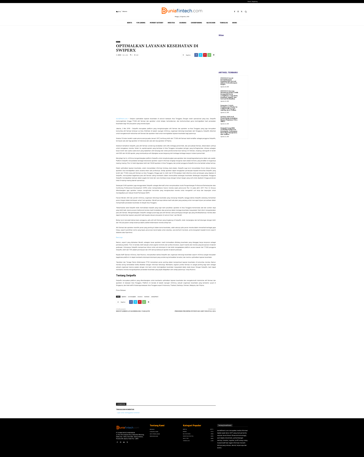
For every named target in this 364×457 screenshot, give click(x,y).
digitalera (124, 296)
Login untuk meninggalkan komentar (128, 412)
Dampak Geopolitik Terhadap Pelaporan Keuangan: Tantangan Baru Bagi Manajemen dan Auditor (228, 131)
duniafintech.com (122, 119)
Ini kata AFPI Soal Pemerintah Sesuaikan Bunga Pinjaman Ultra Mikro (228, 119)
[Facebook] (234, 11)
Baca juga (119, 237)
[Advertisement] (166, 373)
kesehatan (146, 296)
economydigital (132, 296)
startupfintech (154, 296)
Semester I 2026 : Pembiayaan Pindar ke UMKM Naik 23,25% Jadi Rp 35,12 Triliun (228, 108)
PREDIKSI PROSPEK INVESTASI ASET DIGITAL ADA (195, 311)
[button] (245, 11)
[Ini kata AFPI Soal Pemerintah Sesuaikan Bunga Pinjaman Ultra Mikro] (242, 119)
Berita (118, 41)
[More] (214, 55)
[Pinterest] (205, 55)
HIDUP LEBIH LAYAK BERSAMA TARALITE (133, 311)
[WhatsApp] (209, 55)
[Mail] (124, 442)
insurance (140, 296)
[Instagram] (238, 11)
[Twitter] (241, 11)
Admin (119, 55)
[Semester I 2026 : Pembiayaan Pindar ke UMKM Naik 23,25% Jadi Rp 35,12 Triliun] (242, 107)
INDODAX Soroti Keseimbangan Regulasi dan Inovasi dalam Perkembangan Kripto (228, 81)
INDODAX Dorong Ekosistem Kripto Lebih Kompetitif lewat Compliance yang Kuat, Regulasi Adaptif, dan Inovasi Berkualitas (229, 95)
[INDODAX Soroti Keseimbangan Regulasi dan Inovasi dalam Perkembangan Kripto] (242, 80)
